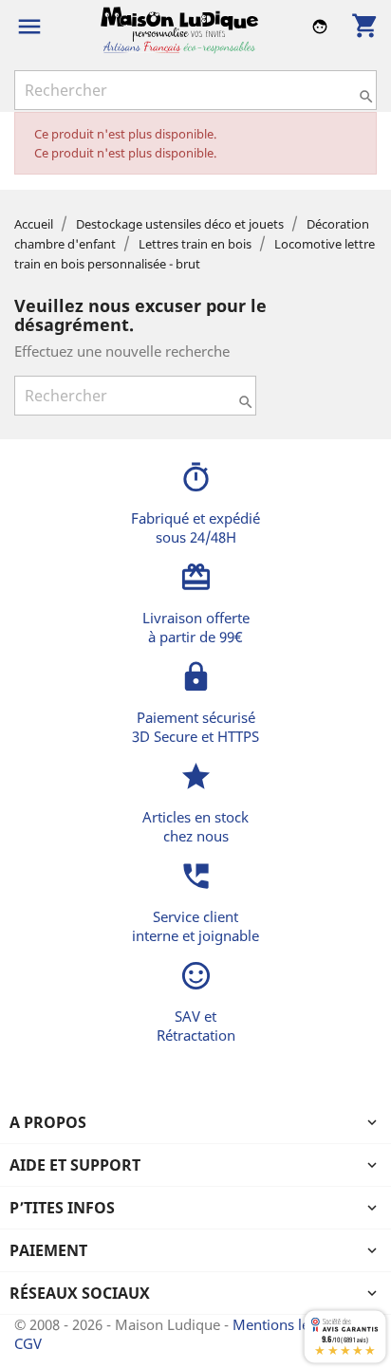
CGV (28, 1343)
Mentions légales (290, 1324)
